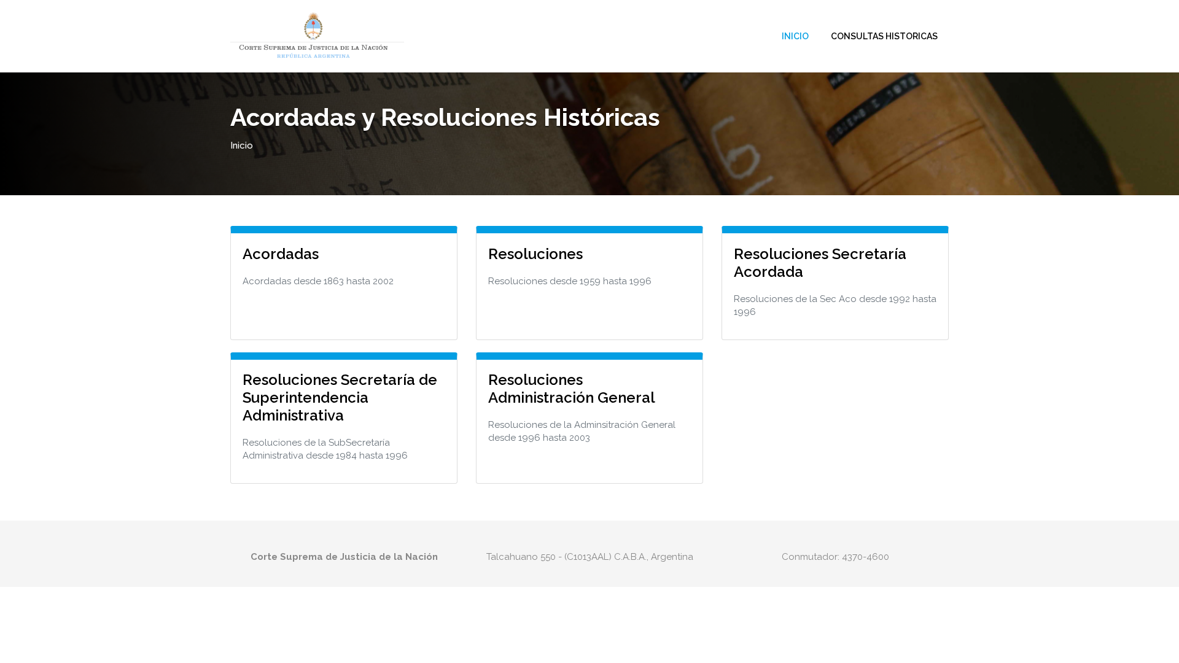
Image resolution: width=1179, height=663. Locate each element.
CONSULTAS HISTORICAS (884, 36)
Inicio (795, 36)
